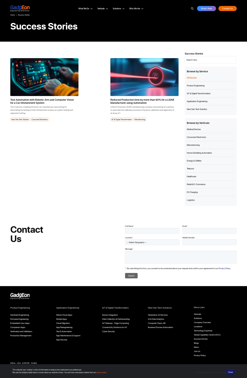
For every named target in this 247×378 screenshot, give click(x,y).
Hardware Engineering (19, 314)
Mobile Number (188, 237)
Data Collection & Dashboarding (116, 319)
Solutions (117, 8)
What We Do (83, 8)
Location (129, 237)
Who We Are (134, 8)
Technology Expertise (203, 330)
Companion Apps (17, 327)
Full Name (129, 226)
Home (12, 15)
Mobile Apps (61, 319)
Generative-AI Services (158, 314)
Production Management (20, 335)
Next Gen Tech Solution (20, 119)
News (196, 347)
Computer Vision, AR (157, 323)
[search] (192, 8)
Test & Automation (64, 331)
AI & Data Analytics (156, 319)
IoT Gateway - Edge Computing (115, 323)
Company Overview (202, 322)
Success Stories (201, 338)
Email (184, 226)
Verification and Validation (21, 331)
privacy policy (101, 372)
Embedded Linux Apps (20, 323)
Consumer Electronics (40, 119)
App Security (61, 339)
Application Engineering (67, 307)
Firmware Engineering (19, 319)
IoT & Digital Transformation (122, 119)
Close (230, 372)
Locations (198, 326)
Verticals (101, 8)
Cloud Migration (63, 323)
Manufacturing (139, 119)
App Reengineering (64, 327)
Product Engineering (20, 307)
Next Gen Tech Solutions (160, 307)
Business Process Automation (160, 327)
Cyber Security (108, 331)
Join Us (197, 351)
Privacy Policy (200, 355)
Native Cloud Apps (64, 314)
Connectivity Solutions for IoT (114, 327)
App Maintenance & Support (68, 335)
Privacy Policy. (225, 268)
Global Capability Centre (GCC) (207, 334)
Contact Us (227, 8)
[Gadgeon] (20, 296)
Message (129, 248)
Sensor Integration (110, 314)
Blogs (196, 343)
